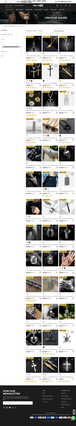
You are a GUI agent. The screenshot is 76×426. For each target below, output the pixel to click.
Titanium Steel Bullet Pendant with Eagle (50, 377)
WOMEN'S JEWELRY (19, 5)
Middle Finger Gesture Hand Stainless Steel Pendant (34, 323)
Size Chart (45, 401)
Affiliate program (66, 404)
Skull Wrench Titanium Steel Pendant (67, 349)
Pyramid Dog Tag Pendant (66, 110)
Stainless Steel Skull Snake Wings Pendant (34, 165)
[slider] (3, 47)
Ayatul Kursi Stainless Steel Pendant (34, 110)
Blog (62, 407)
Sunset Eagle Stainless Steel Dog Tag (34, 270)
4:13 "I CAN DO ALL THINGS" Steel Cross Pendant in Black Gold (50, 83)
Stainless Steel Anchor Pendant (50, 110)
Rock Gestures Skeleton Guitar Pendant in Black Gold (50, 349)
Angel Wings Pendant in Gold (50, 55)
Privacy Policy (65, 396)
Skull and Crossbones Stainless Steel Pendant (50, 323)
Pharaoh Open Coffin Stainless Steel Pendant (67, 244)
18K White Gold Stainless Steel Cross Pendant (67, 377)
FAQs (43, 393)
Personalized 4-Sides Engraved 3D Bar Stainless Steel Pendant (34, 138)
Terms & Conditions (66, 399)
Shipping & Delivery (47, 396)
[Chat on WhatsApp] (73, 418)
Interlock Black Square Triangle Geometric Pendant (67, 138)
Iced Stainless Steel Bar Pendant (67, 218)
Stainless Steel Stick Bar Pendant (67, 270)
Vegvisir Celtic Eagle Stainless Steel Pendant (50, 165)
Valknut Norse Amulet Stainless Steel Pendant (50, 296)
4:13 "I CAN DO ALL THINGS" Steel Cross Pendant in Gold (67, 83)
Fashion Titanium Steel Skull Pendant (50, 191)
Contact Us (64, 401)
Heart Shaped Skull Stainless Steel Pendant (34, 349)
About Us (63, 393)
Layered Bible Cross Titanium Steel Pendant (67, 55)
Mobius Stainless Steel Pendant (34, 218)
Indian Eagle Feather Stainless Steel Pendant (67, 323)
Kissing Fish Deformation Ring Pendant (50, 218)
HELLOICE (49, 421)
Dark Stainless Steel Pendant (66, 165)
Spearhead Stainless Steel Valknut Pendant (34, 191)
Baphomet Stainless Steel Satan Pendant (67, 296)
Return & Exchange (47, 399)
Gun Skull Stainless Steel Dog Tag (50, 270)
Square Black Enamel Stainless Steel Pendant (50, 138)
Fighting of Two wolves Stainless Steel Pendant (34, 296)
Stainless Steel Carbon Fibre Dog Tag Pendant (34, 244)
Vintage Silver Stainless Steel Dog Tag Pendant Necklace (34, 55)
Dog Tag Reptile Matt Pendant (67, 191)
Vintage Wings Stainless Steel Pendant (50, 244)
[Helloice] (38, 5)
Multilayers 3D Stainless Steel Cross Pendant (34, 377)
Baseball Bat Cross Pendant (33, 83)
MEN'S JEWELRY (9, 5)
